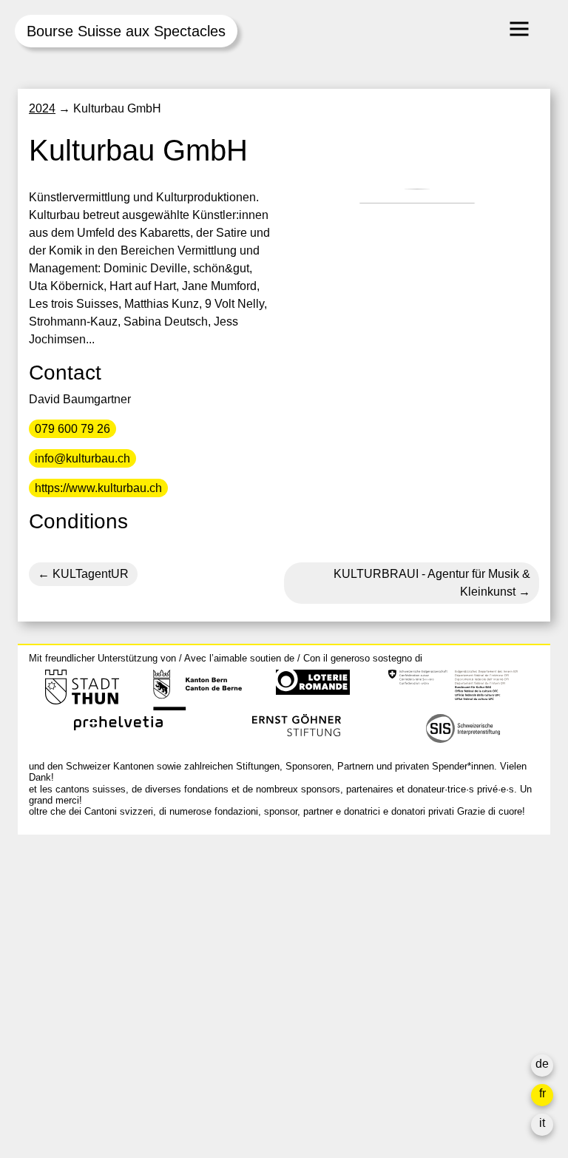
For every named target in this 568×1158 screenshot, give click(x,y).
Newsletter (412, 1068)
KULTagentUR (89, 574)
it (542, 1123)
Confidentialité (422, 1038)
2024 (42, 108)
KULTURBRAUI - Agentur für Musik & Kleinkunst (432, 583)
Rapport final (417, 1020)
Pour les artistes (426, 985)
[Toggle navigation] (519, 29)
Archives (407, 967)
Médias (403, 1003)
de (542, 1063)
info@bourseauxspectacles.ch (109, 912)
